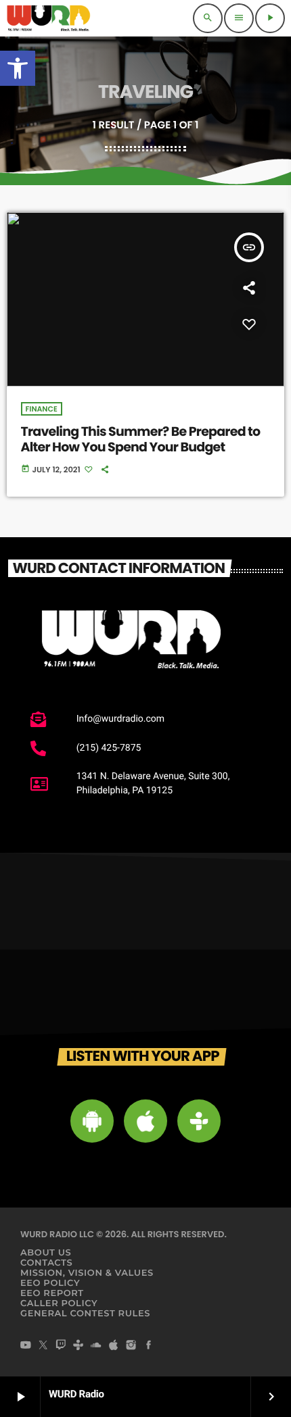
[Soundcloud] (96, 1346)
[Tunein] (78, 1346)
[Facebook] (148, 1346)
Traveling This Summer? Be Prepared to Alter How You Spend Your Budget (141, 439)
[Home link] (48, 18)
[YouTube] (25, 1346)
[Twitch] (60, 1346)
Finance (42, 408)
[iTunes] (113, 1346)
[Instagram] (131, 1346)
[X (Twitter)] (43, 1346)
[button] (17, 68)
